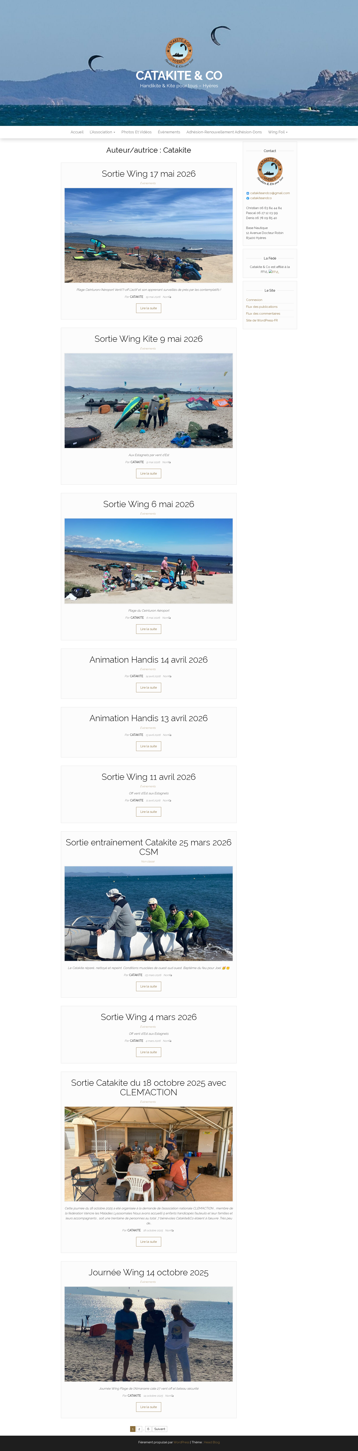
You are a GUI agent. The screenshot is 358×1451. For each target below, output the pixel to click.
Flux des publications (261, 307)
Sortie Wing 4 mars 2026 (149, 1017)
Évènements (169, 132)
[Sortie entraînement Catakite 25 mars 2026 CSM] (148, 913)
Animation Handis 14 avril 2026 (149, 660)
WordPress (181, 1442)
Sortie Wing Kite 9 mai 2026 (148, 339)
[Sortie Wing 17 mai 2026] (148, 235)
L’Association (101, 132)
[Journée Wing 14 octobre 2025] (148, 1334)
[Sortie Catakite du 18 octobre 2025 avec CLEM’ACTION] (148, 1154)
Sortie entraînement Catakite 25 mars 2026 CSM (149, 847)
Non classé (148, 861)
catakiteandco (260, 198)
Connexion (254, 300)
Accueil (77, 132)
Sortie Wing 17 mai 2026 (149, 174)
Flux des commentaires (263, 313)
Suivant (159, 1429)
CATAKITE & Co (179, 75)
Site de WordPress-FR (262, 320)
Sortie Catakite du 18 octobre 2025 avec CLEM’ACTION (148, 1087)
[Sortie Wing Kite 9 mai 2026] (148, 400)
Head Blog (212, 1442)
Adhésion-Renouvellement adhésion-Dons (224, 132)
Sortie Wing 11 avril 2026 (149, 777)
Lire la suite (148, 308)
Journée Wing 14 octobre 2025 (149, 1272)
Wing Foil (276, 132)
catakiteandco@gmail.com (269, 193)
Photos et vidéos (136, 132)
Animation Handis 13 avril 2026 (149, 718)
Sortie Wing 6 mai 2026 (148, 504)
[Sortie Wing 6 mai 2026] (148, 561)
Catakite (137, 296)
